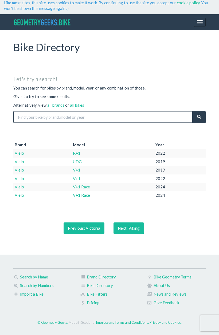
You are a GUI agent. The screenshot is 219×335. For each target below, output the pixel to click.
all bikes (77, 105)
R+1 (76, 153)
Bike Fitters (97, 294)
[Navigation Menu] (200, 22)
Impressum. (105, 322)
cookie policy (188, 2)
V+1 (76, 170)
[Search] (199, 117)
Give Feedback (166, 302)
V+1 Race (81, 186)
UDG (77, 161)
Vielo (19, 153)
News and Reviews (170, 294)
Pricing (93, 302)
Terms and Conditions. (132, 322)
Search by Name (34, 276)
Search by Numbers (37, 285)
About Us (162, 285)
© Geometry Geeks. (53, 322)
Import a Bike (32, 294)
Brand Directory (101, 276)
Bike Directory (100, 285)
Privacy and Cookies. (166, 322)
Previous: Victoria (84, 228)
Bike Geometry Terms (172, 276)
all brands (55, 105)
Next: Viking (129, 228)
